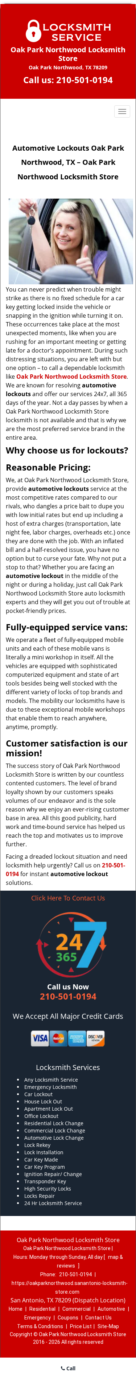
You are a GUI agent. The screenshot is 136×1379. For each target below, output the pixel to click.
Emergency (37, 1318)
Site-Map (108, 1326)
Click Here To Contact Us (68, 898)
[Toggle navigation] (122, 111)
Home (15, 1309)
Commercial (76, 1309)
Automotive (111, 1309)
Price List (81, 1326)
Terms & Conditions (40, 1326)
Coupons (68, 1318)
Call (70, 1368)
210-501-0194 (84, 80)
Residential (42, 1309)
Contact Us (98, 1318)
